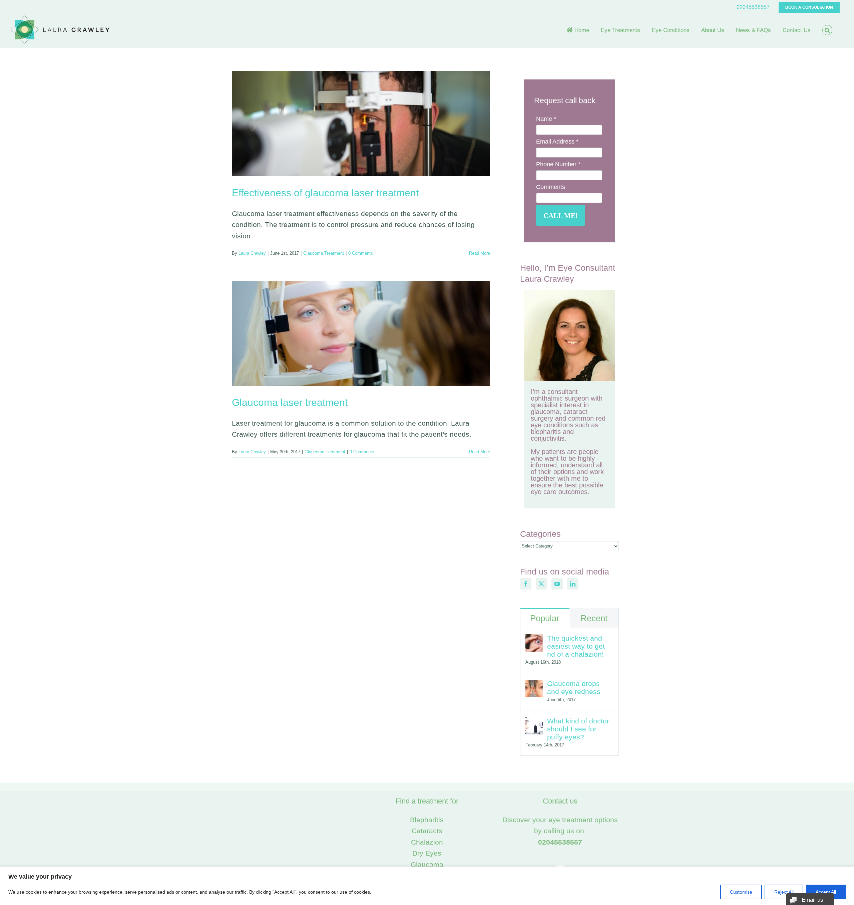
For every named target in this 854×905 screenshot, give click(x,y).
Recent (593, 618)
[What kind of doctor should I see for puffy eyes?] (534, 722)
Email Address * (557, 141)
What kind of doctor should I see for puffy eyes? (578, 729)
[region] (427, 886)
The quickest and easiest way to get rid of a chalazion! (576, 646)
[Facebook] (525, 584)
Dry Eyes (426, 853)
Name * (546, 119)
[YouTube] (557, 584)
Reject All (784, 892)
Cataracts (427, 831)
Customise (741, 892)
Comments (550, 187)
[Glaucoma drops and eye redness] (534, 685)
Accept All (826, 892)
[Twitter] (541, 584)
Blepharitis (427, 820)
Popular (544, 618)
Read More (479, 253)
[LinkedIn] (572, 584)
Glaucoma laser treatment (290, 402)
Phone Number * (558, 164)
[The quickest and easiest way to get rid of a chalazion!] (534, 640)
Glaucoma (427, 864)
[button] (827, 30)
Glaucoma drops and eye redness (573, 687)
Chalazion (427, 842)
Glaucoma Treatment (323, 253)
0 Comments (360, 253)
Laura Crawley (252, 253)
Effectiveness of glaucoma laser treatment (325, 192)
